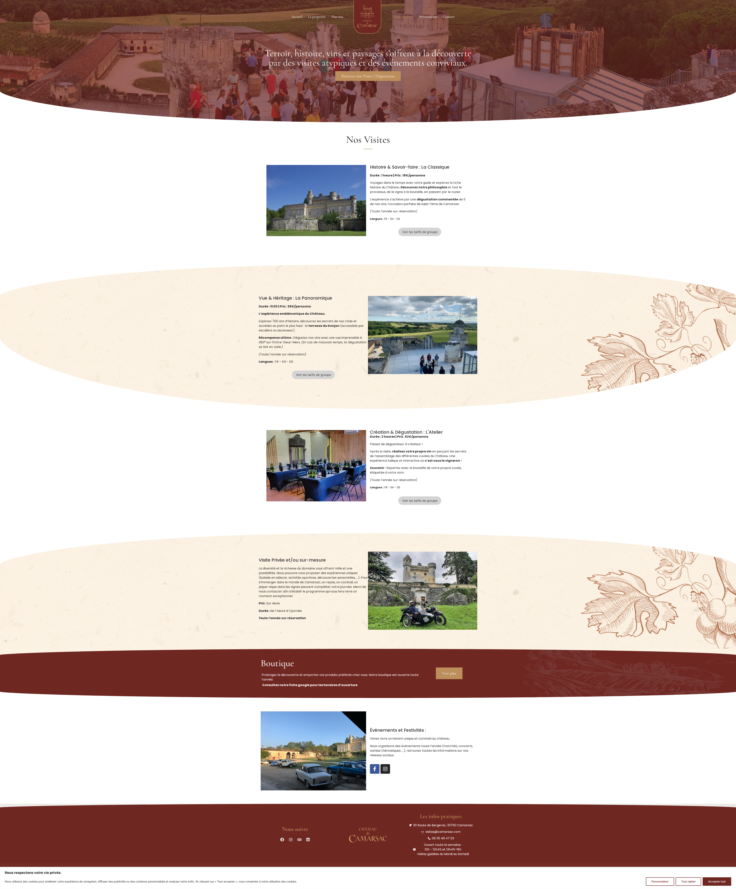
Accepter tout (717, 881)
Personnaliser (660, 881)
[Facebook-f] (375, 769)
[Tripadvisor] (299, 840)
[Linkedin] (308, 840)
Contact (448, 16)
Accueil (297, 16)
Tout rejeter (688, 881)
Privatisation (428, 16)
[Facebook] (282, 840)
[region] (368, 878)
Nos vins (337, 16)
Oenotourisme (403, 16)
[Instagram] (385, 769)
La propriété (317, 16)
